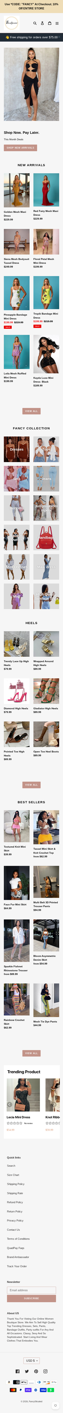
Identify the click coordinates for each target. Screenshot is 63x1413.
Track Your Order (17, 1266)
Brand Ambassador (18, 1257)
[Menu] (57, 23)
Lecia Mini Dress (18, 1117)
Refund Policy (15, 1202)
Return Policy (14, 1211)
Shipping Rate (15, 1193)
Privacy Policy (15, 1220)
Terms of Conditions (18, 1238)
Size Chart (13, 1174)
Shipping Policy (15, 1183)
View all (31, 411)
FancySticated (35, 1401)
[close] (59, 37)
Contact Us (13, 1229)
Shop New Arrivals (20, 147)
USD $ (30, 1360)
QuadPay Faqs (15, 1248)
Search (11, 1165)
